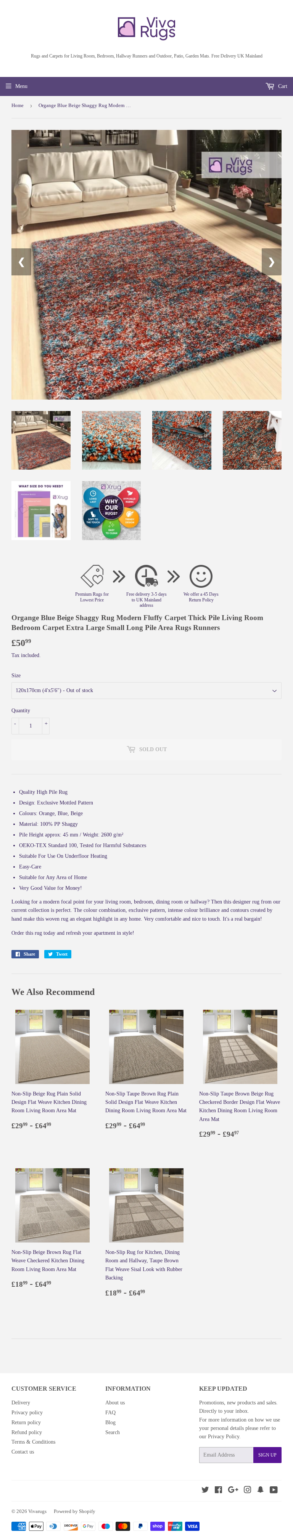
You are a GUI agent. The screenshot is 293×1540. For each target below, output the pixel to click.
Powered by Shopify (74, 1511)
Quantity (20, 710)
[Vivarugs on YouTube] (274, 1491)
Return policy (26, 1422)
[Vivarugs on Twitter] (205, 1491)
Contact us (22, 1452)
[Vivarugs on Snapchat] (260, 1491)
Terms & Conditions (33, 1442)
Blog (110, 1422)
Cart (282, 86)
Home (17, 105)
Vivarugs (37, 1511)
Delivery (20, 1403)
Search (112, 1432)
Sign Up (267, 1455)
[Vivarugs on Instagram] (247, 1491)
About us (115, 1403)
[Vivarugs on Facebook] (218, 1491)
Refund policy (26, 1432)
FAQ (110, 1412)
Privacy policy (27, 1412)
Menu (21, 86)
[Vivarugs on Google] (233, 1491)
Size (16, 675)
